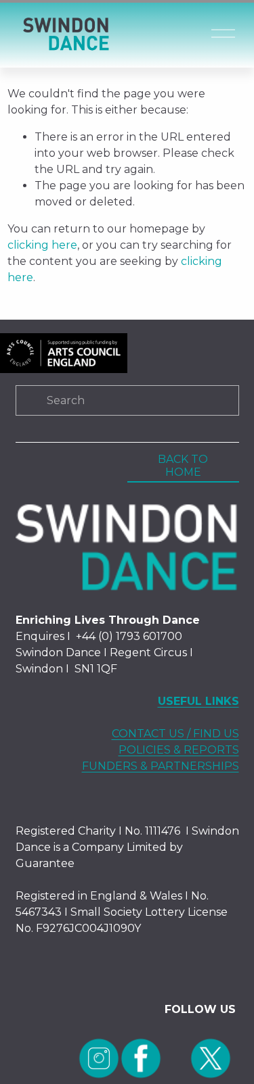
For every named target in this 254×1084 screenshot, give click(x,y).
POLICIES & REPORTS (179, 749)
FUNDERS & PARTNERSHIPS (160, 766)
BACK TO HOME (183, 465)
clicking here (42, 245)
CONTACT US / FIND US (175, 733)
